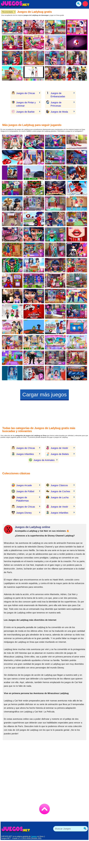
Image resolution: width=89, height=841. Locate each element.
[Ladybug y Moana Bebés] (55, 342)
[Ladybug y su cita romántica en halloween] (55, 188)
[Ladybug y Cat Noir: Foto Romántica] (33, 250)
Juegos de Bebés (60, 454)
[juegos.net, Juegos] (15, 4)
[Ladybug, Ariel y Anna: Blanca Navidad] (12, 311)
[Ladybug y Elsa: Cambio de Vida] (55, 250)
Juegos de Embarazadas (58, 95)
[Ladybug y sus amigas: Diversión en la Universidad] (12, 219)
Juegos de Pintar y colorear (26, 104)
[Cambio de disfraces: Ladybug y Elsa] (55, 203)
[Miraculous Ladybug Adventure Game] (12, 157)
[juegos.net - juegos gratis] (15, 829)
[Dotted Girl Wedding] (76, 342)
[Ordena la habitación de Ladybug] (12, 342)
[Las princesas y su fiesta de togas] (33, 342)
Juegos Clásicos (59, 485)
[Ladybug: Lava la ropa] (33, 373)
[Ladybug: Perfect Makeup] (12, 296)
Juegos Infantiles (25, 454)
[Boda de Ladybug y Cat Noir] (76, 58)
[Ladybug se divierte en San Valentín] (76, 296)
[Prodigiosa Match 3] (12, 203)
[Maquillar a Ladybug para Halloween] (55, 265)
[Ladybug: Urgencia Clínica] (76, 142)
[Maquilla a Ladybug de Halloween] (76, 373)
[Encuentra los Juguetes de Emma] (76, 280)
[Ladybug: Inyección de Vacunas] (55, 58)
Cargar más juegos (44, 394)
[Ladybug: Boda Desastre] (12, 142)
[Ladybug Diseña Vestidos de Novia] (33, 157)
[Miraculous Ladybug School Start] (76, 188)
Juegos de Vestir (59, 448)
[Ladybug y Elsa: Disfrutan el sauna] (55, 142)
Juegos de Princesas (56, 104)
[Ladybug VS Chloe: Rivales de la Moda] (12, 188)
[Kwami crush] (33, 188)
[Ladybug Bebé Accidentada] (12, 265)
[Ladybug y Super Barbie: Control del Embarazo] (12, 27)
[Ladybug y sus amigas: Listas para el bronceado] (33, 58)
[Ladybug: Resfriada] (12, 373)
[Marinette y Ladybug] (33, 203)
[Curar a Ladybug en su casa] (76, 73)
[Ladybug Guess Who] (33, 311)
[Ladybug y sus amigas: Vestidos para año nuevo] (12, 250)
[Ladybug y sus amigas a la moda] (76, 203)
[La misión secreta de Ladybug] (12, 234)
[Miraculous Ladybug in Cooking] (55, 373)
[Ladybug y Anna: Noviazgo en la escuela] (33, 280)
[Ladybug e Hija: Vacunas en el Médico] (12, 58)
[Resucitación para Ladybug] (55, 157)
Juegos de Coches (60, 491)
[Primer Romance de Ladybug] (55, 27)
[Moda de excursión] (12, 327)
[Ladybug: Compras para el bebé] (55, 173)
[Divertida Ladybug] (12, 173)
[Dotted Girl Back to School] (12, 73)
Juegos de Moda (59, 111)
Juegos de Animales (44, 460)
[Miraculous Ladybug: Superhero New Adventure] (33, 219)
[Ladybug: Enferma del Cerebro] (55, 234)
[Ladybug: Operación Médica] (76, 327)
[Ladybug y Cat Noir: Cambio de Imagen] (33, 27)
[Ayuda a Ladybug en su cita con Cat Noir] (76, 265)
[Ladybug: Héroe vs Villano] (55, 296)
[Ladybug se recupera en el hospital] (33, 42)
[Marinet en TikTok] (76, 250)
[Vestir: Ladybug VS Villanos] (76, 157)
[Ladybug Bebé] (12, 42)
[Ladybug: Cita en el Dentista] (12, 280)
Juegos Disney (24, 512)
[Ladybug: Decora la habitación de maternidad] (76, 311)
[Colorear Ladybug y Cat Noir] (33, 73)
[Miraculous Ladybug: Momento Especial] (33, 358)
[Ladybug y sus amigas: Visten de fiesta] (12, 358)
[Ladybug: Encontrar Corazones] (76, 173)
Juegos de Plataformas (22, 499)
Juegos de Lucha (59, 497)
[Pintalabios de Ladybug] (76, 234)
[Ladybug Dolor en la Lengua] (33, 234)
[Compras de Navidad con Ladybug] (76, 219)
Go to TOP (44, 809)
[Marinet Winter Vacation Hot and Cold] (33, 265)
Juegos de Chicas (25, 93)
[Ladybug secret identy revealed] (55, 327)
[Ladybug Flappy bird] (33, 173)
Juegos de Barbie (25, 111)
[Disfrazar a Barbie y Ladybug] (55, 219)
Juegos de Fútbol (25, 491)
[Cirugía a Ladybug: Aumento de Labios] (33, 296)
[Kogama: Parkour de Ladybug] (33, 327)
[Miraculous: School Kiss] (55, 42)
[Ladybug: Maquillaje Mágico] (55, 73)
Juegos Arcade (24, 485)
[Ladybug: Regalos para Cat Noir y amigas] (55, 311)
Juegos (34, 836)
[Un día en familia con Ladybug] (33, 142)
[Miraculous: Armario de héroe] (55, 280)
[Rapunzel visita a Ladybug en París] (76, 358)
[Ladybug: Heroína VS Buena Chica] (55, 358)
